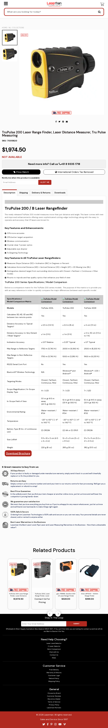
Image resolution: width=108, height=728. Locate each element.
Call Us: (54, 378)
